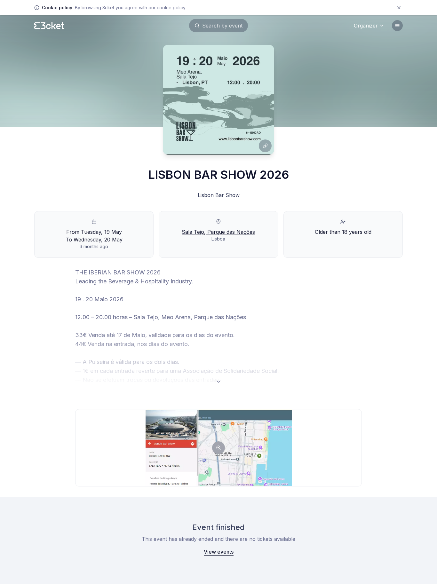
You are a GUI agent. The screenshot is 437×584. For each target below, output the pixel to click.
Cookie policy (171, 7)
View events (219, 551)
